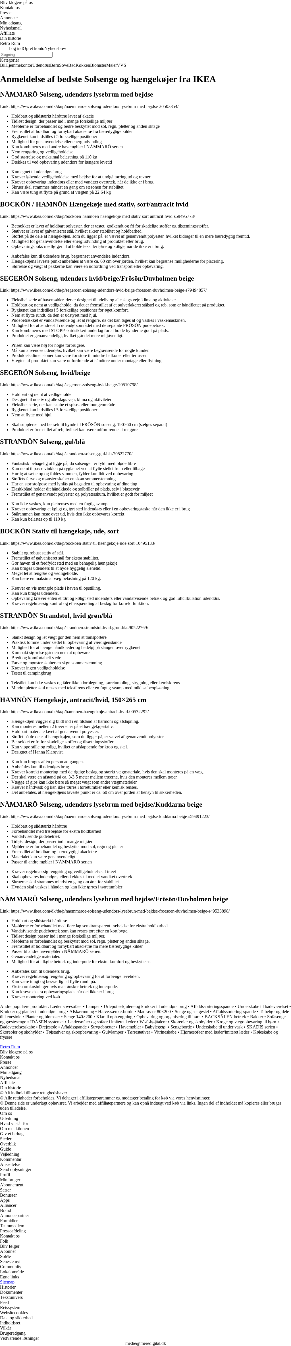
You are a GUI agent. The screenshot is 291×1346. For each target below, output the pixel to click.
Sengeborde (181, 1026)
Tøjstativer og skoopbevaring (72, 1032)
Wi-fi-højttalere (153, 1021)
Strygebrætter (103, 1026)
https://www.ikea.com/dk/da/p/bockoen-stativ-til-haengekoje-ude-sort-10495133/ (83, 543)
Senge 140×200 (78, 1016)
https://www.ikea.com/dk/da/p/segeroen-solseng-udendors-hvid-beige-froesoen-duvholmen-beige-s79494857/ (109, 290)
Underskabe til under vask (219, 1026)
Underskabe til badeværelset (263, 1006)
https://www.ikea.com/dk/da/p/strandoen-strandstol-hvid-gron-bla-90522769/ (79, 627)
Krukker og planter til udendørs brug (33, 1011)
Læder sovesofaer (66, 1006)
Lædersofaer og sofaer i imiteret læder (102, 1021)
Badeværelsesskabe (17, 1026)
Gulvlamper (112, 1032)
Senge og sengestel (192, 1011)
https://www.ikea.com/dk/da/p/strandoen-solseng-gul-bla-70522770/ (71, 453)
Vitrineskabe (165, 1032)
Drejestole (48, 1026)
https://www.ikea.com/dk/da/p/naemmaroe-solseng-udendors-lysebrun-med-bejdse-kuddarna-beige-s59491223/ (110, 816)
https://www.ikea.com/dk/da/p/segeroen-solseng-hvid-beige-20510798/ (74, 384)
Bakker (256, 1016)
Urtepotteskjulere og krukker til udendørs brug (145, 1006)
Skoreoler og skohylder (191, 1021)
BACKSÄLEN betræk (225, 1016)
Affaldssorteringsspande (212, 1006)
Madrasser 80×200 (154, 1011)
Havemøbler (130, 1026)
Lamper (93, 1006)
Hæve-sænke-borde (115, 1011)
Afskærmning (81, 1011)
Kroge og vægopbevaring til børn (246, 1021)
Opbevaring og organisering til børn (168, 1016)
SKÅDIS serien (261, 1026)
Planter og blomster (42, 1016)
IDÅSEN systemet (47, 1021)
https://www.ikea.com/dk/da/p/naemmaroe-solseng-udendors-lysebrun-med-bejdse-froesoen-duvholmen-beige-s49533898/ (120, 911)
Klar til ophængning (114, 1016)
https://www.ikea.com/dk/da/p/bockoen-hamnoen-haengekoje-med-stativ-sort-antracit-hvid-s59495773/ (103, 216)
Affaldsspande (74, 1026)
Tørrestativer (138, 1032)
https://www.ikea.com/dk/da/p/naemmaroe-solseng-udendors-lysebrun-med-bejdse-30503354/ (94, 106)
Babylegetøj (156, 1026)
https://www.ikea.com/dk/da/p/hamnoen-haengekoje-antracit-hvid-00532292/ (80, 711)
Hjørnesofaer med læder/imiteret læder (214, 1032)
